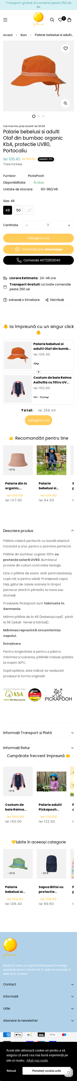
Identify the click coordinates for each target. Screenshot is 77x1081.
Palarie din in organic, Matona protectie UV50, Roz (16, 493)
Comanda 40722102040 (41, 260)
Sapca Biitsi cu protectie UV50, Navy (51, 892)
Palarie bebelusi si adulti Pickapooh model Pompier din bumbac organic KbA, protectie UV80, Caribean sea (51, 504)
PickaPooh (36, 176)
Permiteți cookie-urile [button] (46, 1070)
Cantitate (10, 225)
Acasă (7, 35)
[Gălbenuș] (38, 19)
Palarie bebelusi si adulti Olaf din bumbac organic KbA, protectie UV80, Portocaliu (53, 351)
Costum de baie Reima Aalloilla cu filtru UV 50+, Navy (52, 382)
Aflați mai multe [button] (37, 1060)
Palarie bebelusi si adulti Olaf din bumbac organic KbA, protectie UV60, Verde (17, 901)
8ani (24, 35)
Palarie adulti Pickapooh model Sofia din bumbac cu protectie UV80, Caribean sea (51, 818)
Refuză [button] (11, 1070)
